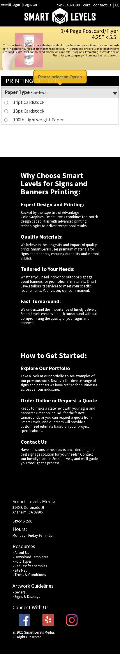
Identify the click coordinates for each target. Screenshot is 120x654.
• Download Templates (30, 557)
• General (20, 592)
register (30, 4)
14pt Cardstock (29, 102)
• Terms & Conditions (29, 574)
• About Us (21, 552)
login (16, 4)
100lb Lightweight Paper (38, 119)
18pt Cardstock (29, 111)
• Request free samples (30, 566)
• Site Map (20, 570)
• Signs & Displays (26, 596)
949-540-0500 (68, 5)
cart (87, 5)
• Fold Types (22, 561)
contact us (102, 5)
